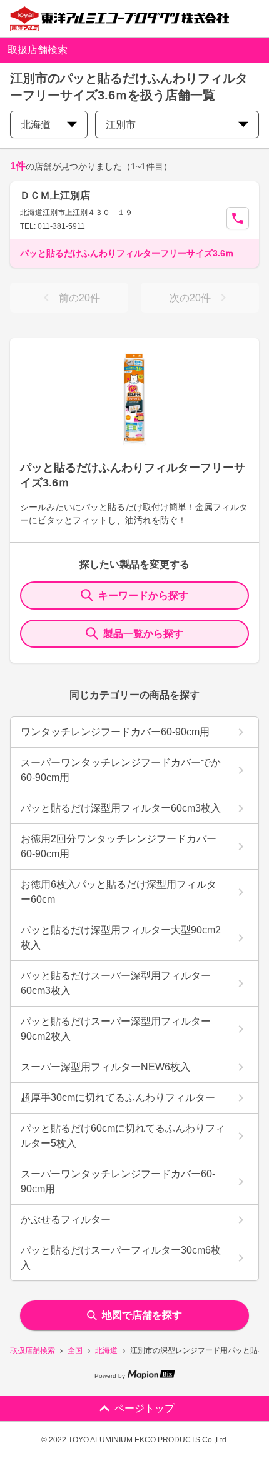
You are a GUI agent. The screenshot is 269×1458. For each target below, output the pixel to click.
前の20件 (79, 298)
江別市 (121, 124)
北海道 (106, 1350)
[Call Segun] (237, 218)
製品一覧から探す (143, 633)
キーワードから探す (143, 595)
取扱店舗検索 (32, 1350)
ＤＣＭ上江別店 (55, 195)
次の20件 (190, 298)
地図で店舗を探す (142, 1315)
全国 (75, 1350)
